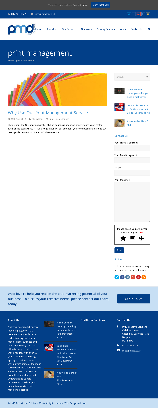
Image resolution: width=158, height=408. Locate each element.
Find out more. (80, 4)
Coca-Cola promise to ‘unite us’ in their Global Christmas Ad (138, 109)
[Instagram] (127, 277)
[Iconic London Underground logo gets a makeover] (119, 91)
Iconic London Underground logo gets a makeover (137, 93)
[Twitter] (116, 277)
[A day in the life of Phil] (119, 123)
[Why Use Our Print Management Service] (57, 89)
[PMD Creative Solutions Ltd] (22, 28)
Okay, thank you (100, 4)
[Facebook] (122, 277)
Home (11, 60)
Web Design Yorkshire (75, 403)
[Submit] (147, 76)
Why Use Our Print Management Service (48, 112)
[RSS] (143, 277)
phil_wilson (37, 118)
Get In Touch (134, 299)
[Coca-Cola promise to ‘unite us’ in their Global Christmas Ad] (119, 107)
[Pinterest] (138, 277)
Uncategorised (62, 118)
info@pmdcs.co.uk (131, 350)
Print (51, 118)
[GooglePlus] (133, 277)
